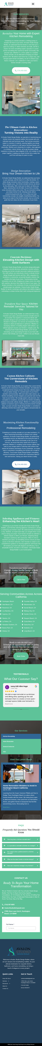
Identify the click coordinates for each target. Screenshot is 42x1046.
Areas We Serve (7, 978)
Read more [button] (9, 704)
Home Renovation (8, 741)
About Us (5, 986)
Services (5, 981)
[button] (33, 4)
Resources (5, 983)
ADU (4, 751)
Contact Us (5, 988)
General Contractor (8, 746)
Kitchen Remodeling (9, 736)
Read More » (6, 807)
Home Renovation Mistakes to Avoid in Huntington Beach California (20, 787)
